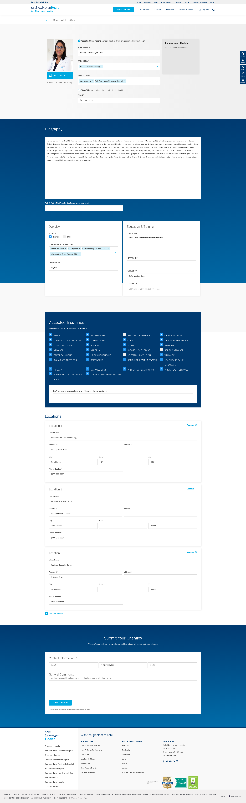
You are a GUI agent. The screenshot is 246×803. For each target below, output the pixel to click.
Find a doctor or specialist (91, 750)
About (156, 2)
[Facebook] (163, 761)
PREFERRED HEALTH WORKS (140, 369)
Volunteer (179, 2)
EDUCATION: (132, 233)
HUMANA (58, 369)
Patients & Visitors (186, 9)
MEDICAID (169, 345)
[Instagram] (177, 761)
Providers (125, 745)
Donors (124, 759)
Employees (126, 754)
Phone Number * (55, 469)
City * (51, 457)
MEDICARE (58, 350)
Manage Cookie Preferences (133, 772)
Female (56, 236)
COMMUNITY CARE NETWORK (67, 340)
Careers (212, 2)
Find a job (85, 754)
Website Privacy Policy (79, 798)
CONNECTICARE (98, 340)
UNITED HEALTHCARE (101, 355)
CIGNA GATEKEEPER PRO (65, 360)
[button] (101, 66)
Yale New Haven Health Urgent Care (59, 773)
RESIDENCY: (132, 271)
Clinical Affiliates (52, 786)
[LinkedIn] (174, 761)
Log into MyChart (88, 759)
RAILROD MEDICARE (174, 350)
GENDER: (52, 233)
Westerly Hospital (52, 777)
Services (158, 9)
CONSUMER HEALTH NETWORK (142, 360)
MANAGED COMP (98, 369)
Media (124, 763)
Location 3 (55, 553)
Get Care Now (144, 9)
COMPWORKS (97, 360)
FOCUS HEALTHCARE (63, 345)
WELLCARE (170, 355)
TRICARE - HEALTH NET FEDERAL (106, 374)
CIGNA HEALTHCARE (174, 335)
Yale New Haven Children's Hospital (59, 750)
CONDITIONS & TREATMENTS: (61, 245)
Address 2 (128, 445)
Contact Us (147, 2)
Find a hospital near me (90, 745)
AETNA (57, 335)
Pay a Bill (138, 2)
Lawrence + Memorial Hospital (57, 759)
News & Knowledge (166, 2)
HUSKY (130, 345)
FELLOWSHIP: (133, 284)
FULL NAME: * (84, 47)
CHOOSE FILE (59, 75)
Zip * (150, 457)
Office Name (54, 432)
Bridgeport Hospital (52, 746)
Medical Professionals (200, 2)
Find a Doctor (123, 9)
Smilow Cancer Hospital (54, 768)
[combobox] (126, 81)
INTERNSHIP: (132, 258)
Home (47, 20)
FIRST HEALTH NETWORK (176, 340)
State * (101, 457)
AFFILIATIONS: (84, 75)
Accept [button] (223, 796)
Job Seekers (126, 750)
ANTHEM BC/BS (98, 335)
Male (69, 236)
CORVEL (131, 340)
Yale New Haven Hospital (54, 782)
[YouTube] (170, 761)
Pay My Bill (85, 763)
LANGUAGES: (54, 262)
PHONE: (81, 95)
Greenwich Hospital (52, 755)
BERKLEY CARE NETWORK (139, 335)
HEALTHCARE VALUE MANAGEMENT (174, 362)
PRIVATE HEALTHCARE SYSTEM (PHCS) (68, 377)
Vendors (125, 768)
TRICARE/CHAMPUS (63, 355)
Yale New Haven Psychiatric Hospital (59, 764)
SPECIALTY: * (83, 61)
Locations (170, 9)
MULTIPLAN (96, 350)
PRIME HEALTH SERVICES (176, 369)
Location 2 (55, 489)
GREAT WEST (96, 345)
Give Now (187, 2)
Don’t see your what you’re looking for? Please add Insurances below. (80, 391)
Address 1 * (53, 445)
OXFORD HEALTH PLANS (138, 350)
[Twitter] (167, 761)
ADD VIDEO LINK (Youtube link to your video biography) (67, 203)
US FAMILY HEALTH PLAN (139, 355)
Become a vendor (88, 772)
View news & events (88, 768)
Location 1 (55, 425)
